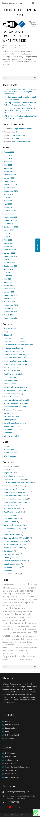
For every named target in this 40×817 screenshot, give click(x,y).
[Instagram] (15, 806)
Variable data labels (12, 426)
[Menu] (33, 2)
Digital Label (9, 335)
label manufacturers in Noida (15, 364)
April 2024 (8, 168)
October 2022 (9, 224)
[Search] (37, 2)
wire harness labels (12, 436)
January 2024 (9, 178)
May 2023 (8, 201)
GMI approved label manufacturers (18, 48)
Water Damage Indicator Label (17, 767)
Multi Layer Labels (11, 367)
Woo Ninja (15, 132)
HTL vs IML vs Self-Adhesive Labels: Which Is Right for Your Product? (20, 117)
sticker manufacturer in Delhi (16, 403)
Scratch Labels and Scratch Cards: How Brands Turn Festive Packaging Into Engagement (20, 91)
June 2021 (8, 276)
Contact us (9, 738)
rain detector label (11, 380)
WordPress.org (10, 456)
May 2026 (8, 162)
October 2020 (9, 302)
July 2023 (7, 197)
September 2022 (11, 227)
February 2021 (9, 289)
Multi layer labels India (14, 629)
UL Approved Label (11, 416)
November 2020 (10, 298)
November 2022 (10, 220)
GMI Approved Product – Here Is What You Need (16, 36)
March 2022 (9, 246)
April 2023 (8, 204)
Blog (6, 332)
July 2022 (7, 233)
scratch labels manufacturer (15, 387)
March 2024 (9, 171)
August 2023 (9, 194)
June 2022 (8, 237)
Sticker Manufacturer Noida (15, 406)
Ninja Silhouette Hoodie (23, 128)
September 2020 (11, 305)
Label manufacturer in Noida (18, 617)
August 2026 (9, 152)
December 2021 (10, 256)
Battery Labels (10, 328)
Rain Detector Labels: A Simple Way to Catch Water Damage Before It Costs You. (19, 110)
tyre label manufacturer (19, 654)
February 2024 (10, 175)
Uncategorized (10, 420)
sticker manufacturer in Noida (13, 650)
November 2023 (10, 184)
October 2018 (9, 308)
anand (23, 45)
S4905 (24, 636)
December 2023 (10, 181)
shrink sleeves (11, 648)
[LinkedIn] (20, 806)
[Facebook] (4, 806)
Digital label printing (24, 588)
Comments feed (10, 453)
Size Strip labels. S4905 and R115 (16, 400)
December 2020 (10, 295)
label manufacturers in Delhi (15, 358)
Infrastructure (11, 728)
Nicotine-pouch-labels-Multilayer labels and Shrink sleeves (20, 98)
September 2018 (10, 311)
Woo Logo (15, 138)
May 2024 (8, 165)
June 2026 (8, 158)
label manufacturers (10, 621)
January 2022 (9, 253)
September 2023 (11, 191)
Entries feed (9, 449)
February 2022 (10, 250)
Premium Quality (18, 135)
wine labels (26, 659)
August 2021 (8, 269)
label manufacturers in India (15, 361)
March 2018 (8, 315)
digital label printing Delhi (14, 338)
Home (7, 721)
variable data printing (13, 660)
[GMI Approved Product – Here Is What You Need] (20, 24)
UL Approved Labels (15, 654)
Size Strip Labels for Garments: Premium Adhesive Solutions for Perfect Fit (20, 104)
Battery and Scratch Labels (20, 585)
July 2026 (8, 155)
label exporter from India (14, 351)
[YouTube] (10, 806)
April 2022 (8, 243)
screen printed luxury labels (15, 390)
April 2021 (8, 282)
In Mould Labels (29, 600)
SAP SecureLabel (12, 735)
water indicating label (13, 429)
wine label (8, 433)
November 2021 (10, 259)
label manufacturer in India (17, 612)
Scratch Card (10, 774)
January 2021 (9, 292)
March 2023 (9, 207)
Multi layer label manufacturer (24, 626)
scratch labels (22, 639)
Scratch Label (10, 763)
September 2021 (10, 266)
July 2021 (7, 272)
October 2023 (9, 188)
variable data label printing (15, 423)
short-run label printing (13, 393)
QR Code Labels (11, 760)
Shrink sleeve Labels (12, 397)
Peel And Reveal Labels (13, 374)
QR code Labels (10, 377)
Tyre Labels (8, 413)
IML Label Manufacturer (13, 348)
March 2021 (8, 285)
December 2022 (10, 217)
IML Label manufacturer (18, 598)
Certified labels (14, 588)
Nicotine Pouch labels (12, 371)
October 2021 (9, 263)
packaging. (9, 633)
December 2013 (10, 318)
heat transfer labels (23, 597)
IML (30, 597)
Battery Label (10, 756)
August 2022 (9, 230)
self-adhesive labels (19, 645)
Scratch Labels (10, 384)
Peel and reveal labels (23, 632)
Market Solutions (12, 724)
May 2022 (8, 240)
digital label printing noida (14, 341)
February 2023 (10, 210)
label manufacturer (11, 607)
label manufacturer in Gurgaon (16, 354)
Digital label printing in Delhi (17, 592)
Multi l (11, 626)
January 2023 (9, 214)
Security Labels (11, 770)
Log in (6, 446)
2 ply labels (7, 584)
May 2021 (7, 279)
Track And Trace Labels (13, 410)
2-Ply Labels (10, 753)
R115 (21, 636)
